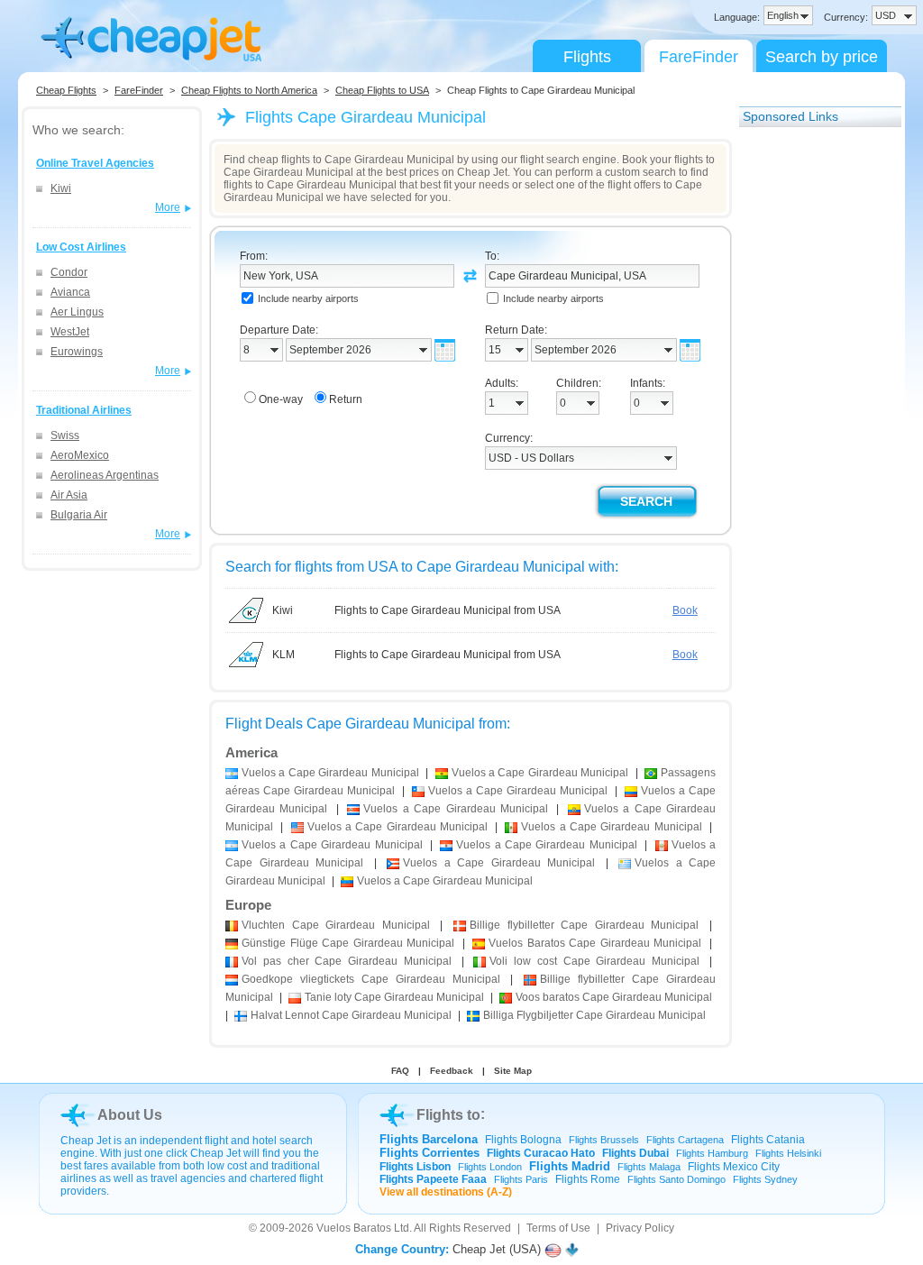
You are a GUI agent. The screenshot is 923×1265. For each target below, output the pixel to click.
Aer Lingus (77, 312)
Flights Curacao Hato (541, 1153)
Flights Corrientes (429, 1153)
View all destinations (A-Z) (445, 1192)
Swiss (64, 435)
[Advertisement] (811, 408)
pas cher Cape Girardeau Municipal (347, 961)
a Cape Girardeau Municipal (330, 772)
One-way (281, 399)
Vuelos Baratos (353, 1228)
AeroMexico (79, 455)
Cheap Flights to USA (382, 90)
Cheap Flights (66, 90)
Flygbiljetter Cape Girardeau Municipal (594, 1015)
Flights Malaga (649, 1166)
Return (345, 399)
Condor (68, 272)
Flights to (448, 1115)
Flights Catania (768, 1139)
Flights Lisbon (415, 1166)
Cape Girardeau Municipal (336, 925)
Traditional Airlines (84, 410)
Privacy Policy (640, 1228)
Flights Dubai (635, 1153)
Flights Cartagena (685, 1139)
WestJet (69, 331)
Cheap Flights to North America (249, 90)
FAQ (400, 1071)
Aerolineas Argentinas (104, 475)
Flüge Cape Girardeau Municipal (348, 943)
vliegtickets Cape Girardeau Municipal (371, 979)
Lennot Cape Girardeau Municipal (351, 1015)
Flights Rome (587, 1179)
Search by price (821, 57)
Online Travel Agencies (95, 163)
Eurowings (76, 351)
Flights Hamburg (712, 1153)
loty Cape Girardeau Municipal (394, 997)
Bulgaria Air (78, 515)
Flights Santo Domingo (676, 1179)
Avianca (70, 292)
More (167, 207)
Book (685, 610)
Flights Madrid (569, 1166)
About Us (129, 1115)
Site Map (513, 1071)
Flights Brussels (604, 1139)
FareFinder (698, 57)
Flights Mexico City (734, 1166)
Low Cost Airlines (81, 247)
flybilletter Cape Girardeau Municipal (584, 925)
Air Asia (68, 495)
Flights (587, 57)
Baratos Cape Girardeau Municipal (595, 943)
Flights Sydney (765, 1179)
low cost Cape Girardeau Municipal (594, 961)
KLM (283, 654)
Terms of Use (558, 1228)
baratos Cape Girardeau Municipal (614, 997)
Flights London (490, 1166)
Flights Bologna (523, 1139)
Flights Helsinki (788, 1153)
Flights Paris (521, 1179)
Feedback (451, 1071)
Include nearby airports (308, 298)
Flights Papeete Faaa (433, 1179)
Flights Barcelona (428, 1139)
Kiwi (60, 188)
